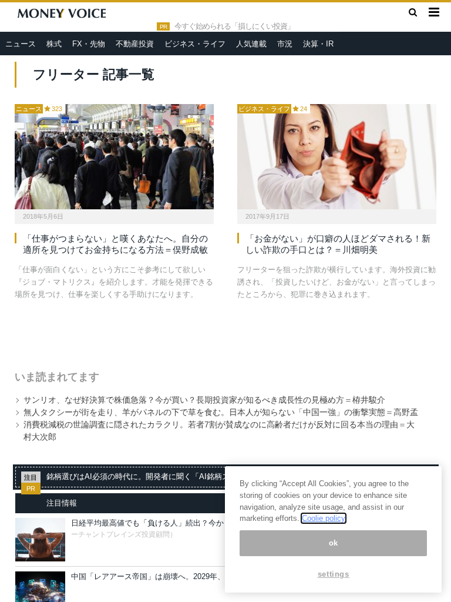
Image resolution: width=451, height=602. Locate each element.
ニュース (20, 43)
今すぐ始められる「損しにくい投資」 (234, 26)
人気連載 (251, 43)
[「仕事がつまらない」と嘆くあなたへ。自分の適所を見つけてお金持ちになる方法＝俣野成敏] (114, 156)
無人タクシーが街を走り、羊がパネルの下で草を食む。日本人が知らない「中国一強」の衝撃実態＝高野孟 (220, 412)
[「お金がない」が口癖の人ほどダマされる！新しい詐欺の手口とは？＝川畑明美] (336, 156)
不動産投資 (135, 43)
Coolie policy (323, 518)
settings (333, 574)
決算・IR (318, 43)
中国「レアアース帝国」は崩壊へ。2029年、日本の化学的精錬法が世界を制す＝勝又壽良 (224, 576)
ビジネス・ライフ (195, 43)
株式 (54, 43)
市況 (284, 43)
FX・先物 (88, 43)
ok (333, 543)
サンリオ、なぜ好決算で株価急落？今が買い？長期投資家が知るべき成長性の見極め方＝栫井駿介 (204, 399)
